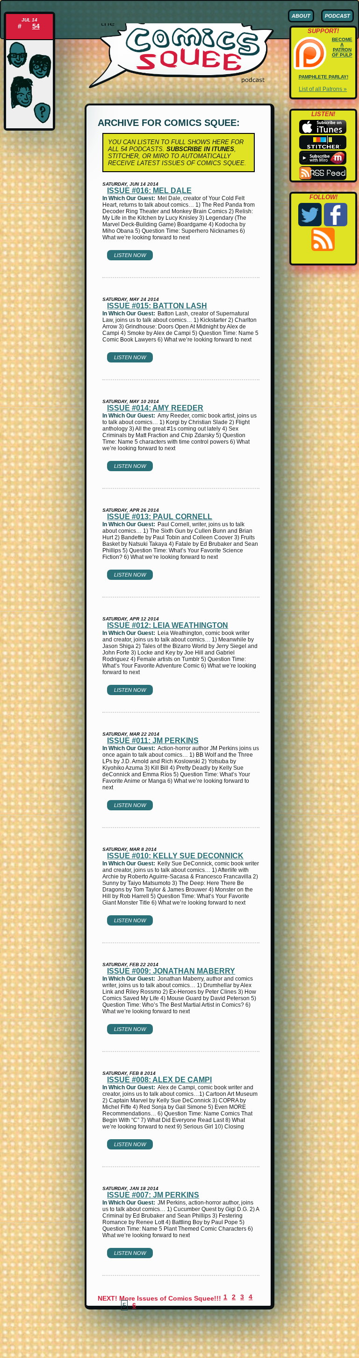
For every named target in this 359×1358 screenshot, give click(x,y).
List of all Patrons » (323, 89)
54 (36, 26)
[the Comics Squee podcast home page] (181, 86)
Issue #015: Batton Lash (157, 306)
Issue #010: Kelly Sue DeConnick (175, 856)
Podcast (337, 16)
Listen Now (130, 255)
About (301, 16)
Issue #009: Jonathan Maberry (171, 971)
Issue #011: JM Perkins (153, 741)
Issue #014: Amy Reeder (155, 408)
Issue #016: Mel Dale (149, 191)
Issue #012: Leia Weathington (167, 625)
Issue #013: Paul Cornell (159, 517)
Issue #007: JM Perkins (153, 1195)
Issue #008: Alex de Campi (159, 1080)
